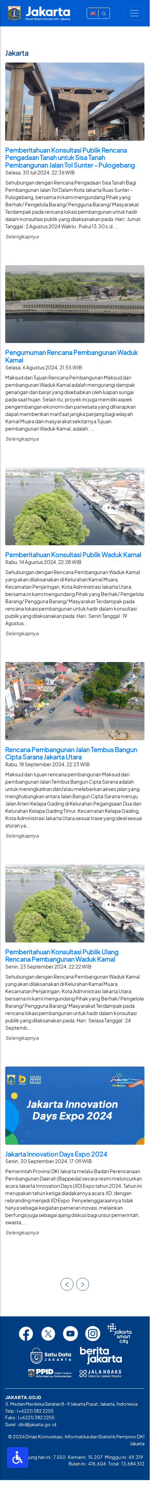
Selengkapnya (22, 236)
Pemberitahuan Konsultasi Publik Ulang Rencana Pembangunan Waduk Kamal (62, 955)
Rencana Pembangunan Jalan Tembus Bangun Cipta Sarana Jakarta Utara (71, 753)
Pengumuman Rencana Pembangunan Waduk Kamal (71, 356)
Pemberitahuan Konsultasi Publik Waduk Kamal (73, 554)
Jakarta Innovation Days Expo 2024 (56, 1154)
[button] (67, 1284)
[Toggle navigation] (134, 13)
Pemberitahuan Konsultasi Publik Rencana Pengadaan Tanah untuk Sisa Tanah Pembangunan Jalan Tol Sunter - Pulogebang (70, 157)
